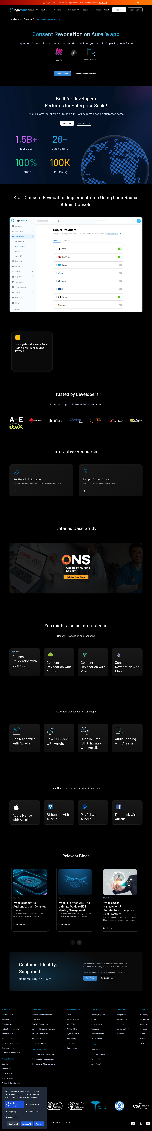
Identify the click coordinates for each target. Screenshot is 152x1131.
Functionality (33, 1111)
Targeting (12, 1111)
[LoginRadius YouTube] (148, 1123)
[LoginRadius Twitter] (140, 1123)
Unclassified (13, 1117)
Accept (39, 1124)
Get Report (103, 3)
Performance (33, 1104)
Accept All (26, 1124)
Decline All (13, 1124)
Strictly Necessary (12, 1104)
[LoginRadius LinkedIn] (133, 1123)
